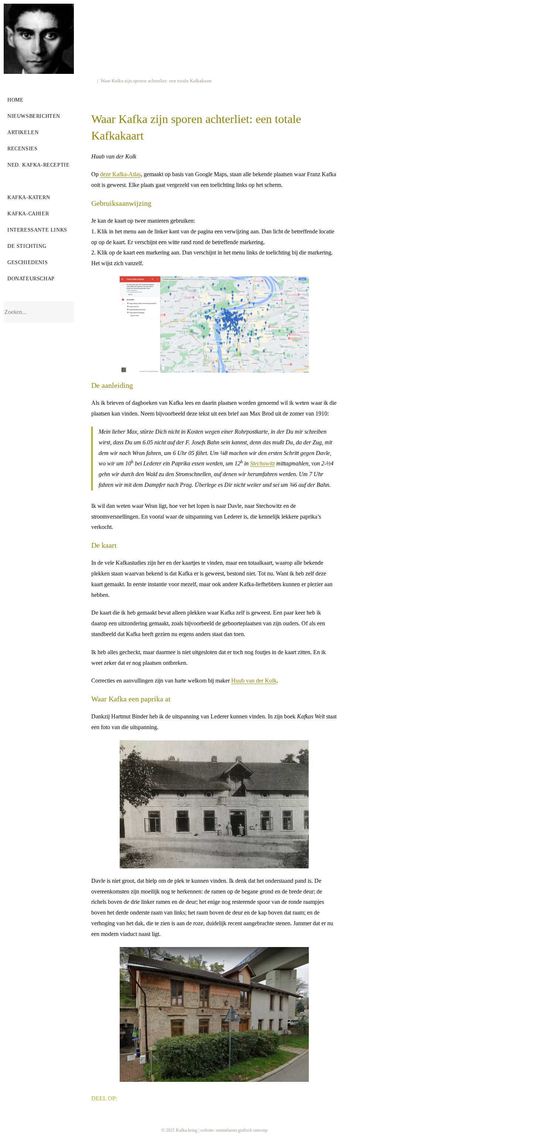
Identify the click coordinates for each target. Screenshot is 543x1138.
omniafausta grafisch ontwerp (241, 1130)
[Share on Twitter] (136, 1097)
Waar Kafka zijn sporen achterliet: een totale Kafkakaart (156, 80)
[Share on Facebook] (125, 1097)
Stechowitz (262, 463)
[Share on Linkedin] (147, 1097)
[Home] (93, 80)
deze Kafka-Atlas (120, 174)
